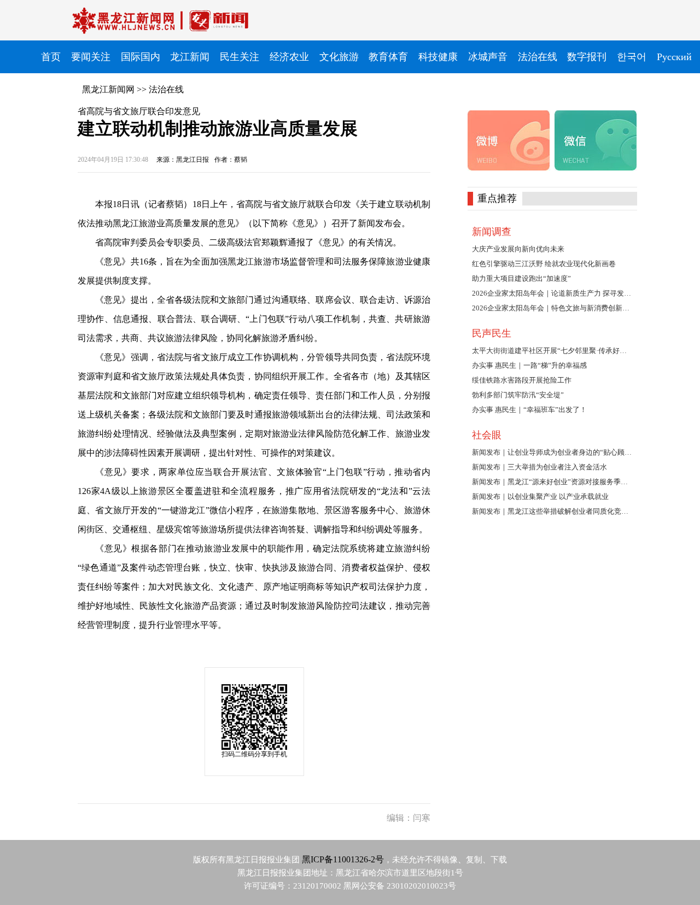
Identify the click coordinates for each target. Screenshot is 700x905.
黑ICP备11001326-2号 (343, 859)
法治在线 (166, 89)
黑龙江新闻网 (108, 89)
